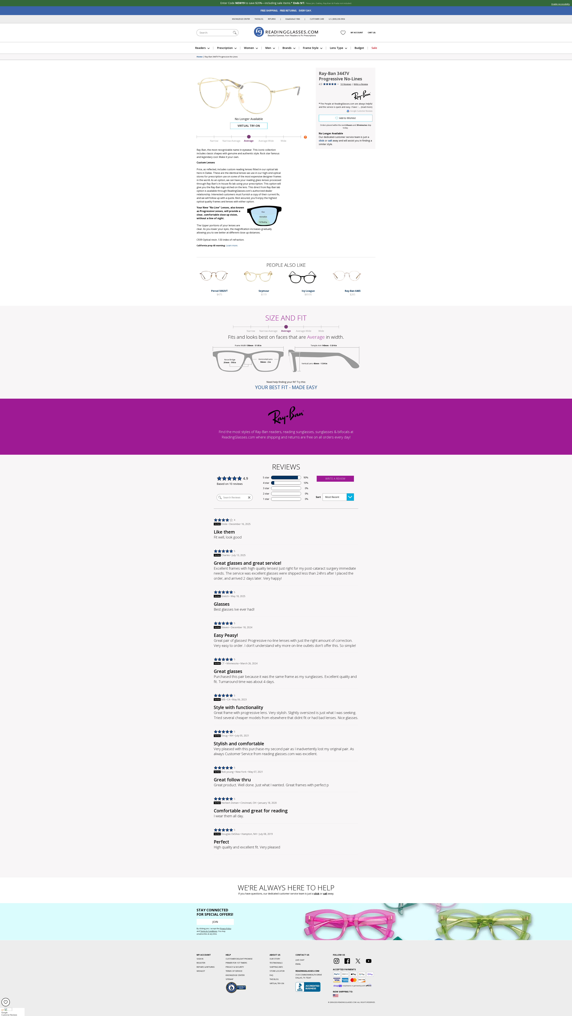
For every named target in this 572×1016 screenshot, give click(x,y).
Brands (287, 48)
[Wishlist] (343, 32)
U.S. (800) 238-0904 (337, 19)
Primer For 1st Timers (236, 962)
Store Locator (277, 971)
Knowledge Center (241, 19)
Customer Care (317, 19)
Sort (318, 497)
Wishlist (201, 971)
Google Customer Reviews (361, 111)
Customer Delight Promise (239, 958)
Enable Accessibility (560, 4)
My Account (357, 32)
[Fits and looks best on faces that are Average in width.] (249, 141)
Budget (359, 48)
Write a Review (361, 84)
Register (201, 962)
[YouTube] (368, 963)
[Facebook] (347, 963)
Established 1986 (293, 19)
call (330, 140)
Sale (374, 48)
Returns (272, 19)
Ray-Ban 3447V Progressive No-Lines (221, 57)
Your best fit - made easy (286, 387)
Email (298, 964)
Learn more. (232, 245)
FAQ (271, 975)
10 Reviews (345, 84)
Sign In (200, 958)
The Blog (259, 19)
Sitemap (229, 979)
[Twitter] (358, 963)
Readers (200, 48)
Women (249, 48)
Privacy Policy (225, 928)
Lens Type (336, 48)
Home (200, 57)
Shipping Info (276, 967)
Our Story (275, 958)
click (316, 893)
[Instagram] (336, 963)
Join (215, 922)
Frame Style (310, 48)
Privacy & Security (235, 967)
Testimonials (276, 962)
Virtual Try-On (249, 125)
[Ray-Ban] (361, 95)
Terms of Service (234, 971)
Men (268, 48)
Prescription (225, 48)
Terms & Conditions (208, 931)
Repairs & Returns (206, 967)
